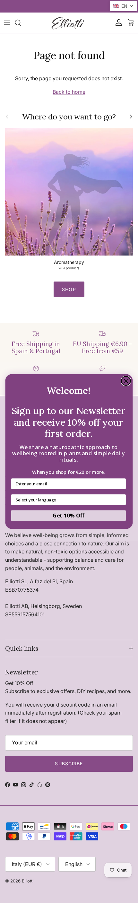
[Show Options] (121, 500)
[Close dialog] (126, 381)
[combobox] (67, 500)
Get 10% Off (68, 515)
